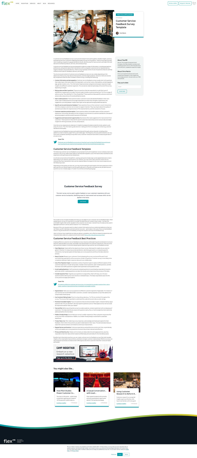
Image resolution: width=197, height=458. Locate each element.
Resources (51, 3)
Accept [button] (120, 454)
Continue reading (61, 403)
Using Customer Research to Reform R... (126, 392)
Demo (173, 3)
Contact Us (194, 3)
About (39, 3)
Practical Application (125, 15)
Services (32, 3)
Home (17, 3)
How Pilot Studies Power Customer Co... (66, 392)
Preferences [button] (113, 454)
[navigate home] (7, 3)
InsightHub (24, 3)
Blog (44, 3)
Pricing (185, 3)
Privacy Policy (75, 451)
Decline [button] (126, 454)
